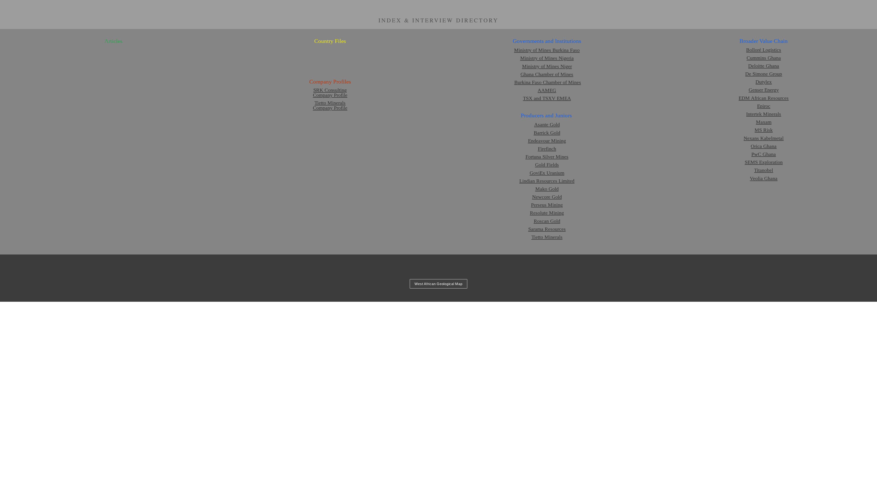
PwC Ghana (763, 154)
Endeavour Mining (547, 141)
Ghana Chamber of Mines (546, 74)
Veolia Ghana (763, 178)
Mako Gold (547, 189)
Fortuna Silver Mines (547, 157)
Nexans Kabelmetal (764, 138)
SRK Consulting (330, 90)
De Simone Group (763, 74)
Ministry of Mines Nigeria (547, 58)
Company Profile (330, 95)
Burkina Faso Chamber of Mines (547, 82)
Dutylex (763, 82)
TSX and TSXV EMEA (547, 98)
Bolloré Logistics (763, 50)
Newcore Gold (547, 197)
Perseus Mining (547, 205)
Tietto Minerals (330, 103)
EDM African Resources (764, 98)
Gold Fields (547, 165)
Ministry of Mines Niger (547, 66)
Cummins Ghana (764, 58)
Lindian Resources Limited (546, 181)
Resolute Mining (547, 213)
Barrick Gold (547, 133)
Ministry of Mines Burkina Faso (547, 50)
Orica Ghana (764, 146)
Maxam (763, 122)
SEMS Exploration (764, 162)
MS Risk (764, 130)
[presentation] (438, 142)
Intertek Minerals (763, 114)
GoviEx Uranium (547, 173)
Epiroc (763, 106)
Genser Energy (764, 90)
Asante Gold (547, 124)
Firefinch (547, 149)
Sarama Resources (547, 229)
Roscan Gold (547, 221)
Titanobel (763, 170)
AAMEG (547, 90)
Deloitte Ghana (763, 66)
